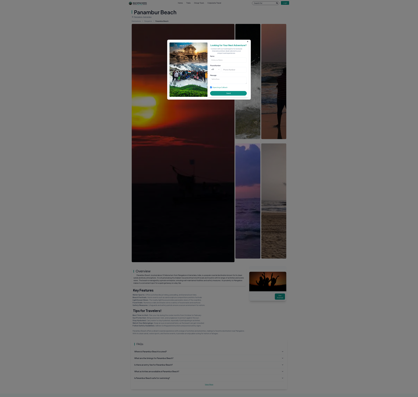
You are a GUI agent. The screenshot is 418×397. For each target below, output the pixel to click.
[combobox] (211, 69)
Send (228, 93)
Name (212, 56)
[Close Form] (248, 41)
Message (213, 75)
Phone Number (215, 65)
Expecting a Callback (220, 87)
